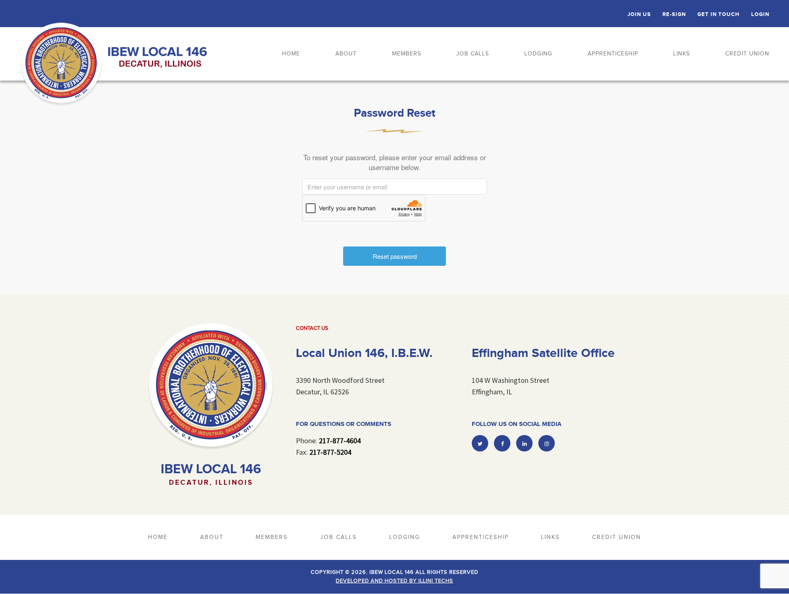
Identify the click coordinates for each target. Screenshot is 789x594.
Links (681, 54)
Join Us (639, 14)
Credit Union (747, 54)
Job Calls (472, 54)
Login (760, 14)
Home (291, 54)
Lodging (538, 54)
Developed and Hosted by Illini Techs (394, 581)
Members (406, 54)
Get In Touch (718, 14)
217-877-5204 (330, 452)
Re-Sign (674, 14)
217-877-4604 (340, 440)
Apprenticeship (613, 54)
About (346, 54)
